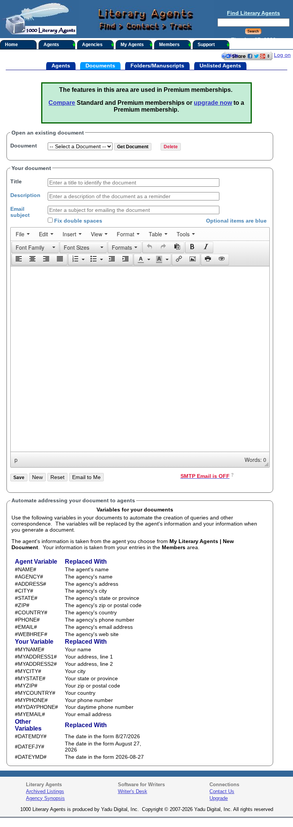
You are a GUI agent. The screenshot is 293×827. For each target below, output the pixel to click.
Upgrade (218, 798)
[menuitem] (22, 234)
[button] (35, 247)
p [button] (16, 459)
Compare (61, 102)
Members (169, 44)
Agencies (92, 44)
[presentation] (23, 234)
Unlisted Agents (220, 65)
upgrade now (213, 102)
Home (11, 44)
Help (233, 55)
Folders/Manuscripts (157, 65)
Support (206, 44)
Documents (100, 65)
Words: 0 (255, 459)
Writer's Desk (132, 791)
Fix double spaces (77, 221)
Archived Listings (45, 791)
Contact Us (221, 791)
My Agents (132, 44)
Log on (282, 55)
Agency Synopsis (45, 798)
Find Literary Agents (253, 13)
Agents (51, 44)
